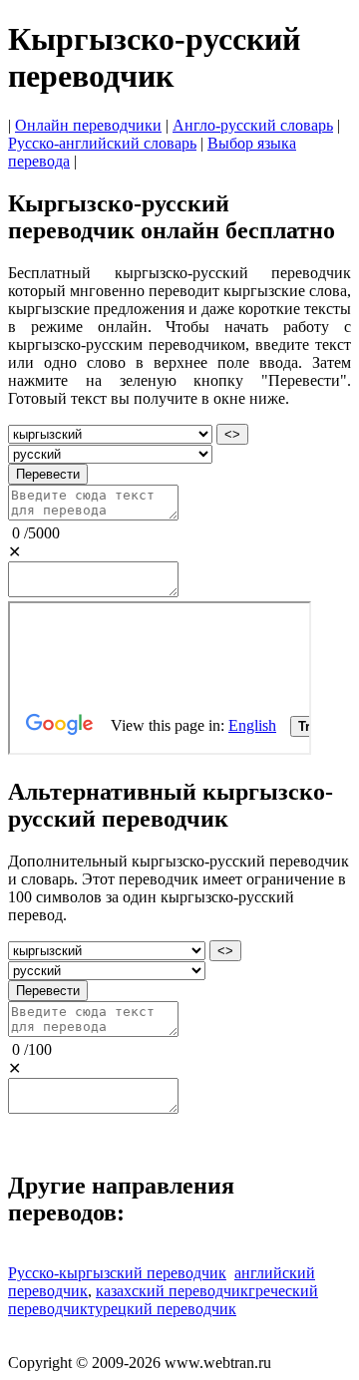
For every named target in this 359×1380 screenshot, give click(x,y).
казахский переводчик (172, 1290)
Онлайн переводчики (88, 125)
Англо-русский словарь (253, 125)
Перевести (48, 474)
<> (232, 434)
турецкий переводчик (162, 1308)
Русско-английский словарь (102, 143)
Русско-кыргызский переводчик (117, 1272)
